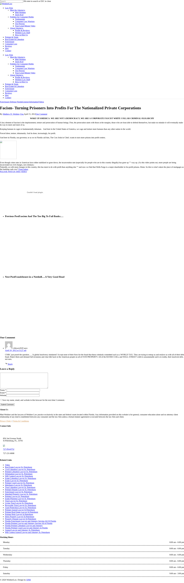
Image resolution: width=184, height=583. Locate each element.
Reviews (8, 93)
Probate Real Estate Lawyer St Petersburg (21, 512)
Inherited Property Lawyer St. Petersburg (21, 494)
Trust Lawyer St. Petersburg (16, 501)
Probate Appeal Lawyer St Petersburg (20, 510)
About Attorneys (16, 75)
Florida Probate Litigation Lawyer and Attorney (24, 526)
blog (7, 95)
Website (3, 395)
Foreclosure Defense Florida (11, 102)
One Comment (41, 114)
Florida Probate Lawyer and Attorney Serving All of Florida (28, 523)
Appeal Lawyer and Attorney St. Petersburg (22, 530)
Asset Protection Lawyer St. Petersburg (20, 508)
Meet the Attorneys (17, 57)
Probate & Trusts (11, 84)
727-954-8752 (8, 449)
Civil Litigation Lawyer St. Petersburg (20, 469)
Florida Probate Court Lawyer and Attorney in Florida (26, 528)
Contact (8, 98)
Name (3, 390)
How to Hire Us (21, 82)
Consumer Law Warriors (25, 68)
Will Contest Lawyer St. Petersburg (19, 476)
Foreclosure (9, 89)
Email (3, 393)
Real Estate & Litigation (14, 86)
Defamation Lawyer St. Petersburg (18, 474)
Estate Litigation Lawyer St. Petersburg (20, 478)
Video (7, 465)
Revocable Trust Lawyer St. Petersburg (20, 505)
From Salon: (23, 169)
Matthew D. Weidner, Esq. (13, 114)
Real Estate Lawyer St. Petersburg (18, 467)
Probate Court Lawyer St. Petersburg (19, 483)
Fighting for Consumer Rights (22, 64)
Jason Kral (19, 62)
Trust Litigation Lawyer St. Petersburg (20, 487)
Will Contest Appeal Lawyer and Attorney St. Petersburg (27, 532)
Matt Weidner (20, 59)
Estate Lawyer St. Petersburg (16, 481)
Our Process (20, 71)
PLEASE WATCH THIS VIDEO (13, 171)
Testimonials (20, 66)
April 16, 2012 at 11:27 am (15, 350)
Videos (41, 102)
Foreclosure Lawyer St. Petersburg (18, 492)
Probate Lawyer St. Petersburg (17, 496)
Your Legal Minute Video (25, 73)
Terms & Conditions (21, 421)
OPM (28, 580)
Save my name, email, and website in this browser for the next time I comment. (34, 400)
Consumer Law (11, 91)
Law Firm (9, 55)
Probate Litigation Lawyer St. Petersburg (21, 472)
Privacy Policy (6, 421)
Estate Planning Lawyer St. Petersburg (20, 499)
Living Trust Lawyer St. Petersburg (19, 503)
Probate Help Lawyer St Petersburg (19, 514)
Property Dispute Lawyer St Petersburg (20, 519)
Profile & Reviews (22, 77)
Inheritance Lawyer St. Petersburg (18, 485)
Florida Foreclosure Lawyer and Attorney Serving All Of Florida (30, 521)
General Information (30, 102)
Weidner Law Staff (22, 80)
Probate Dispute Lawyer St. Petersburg (20, 490)
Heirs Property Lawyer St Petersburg (19, 517)
